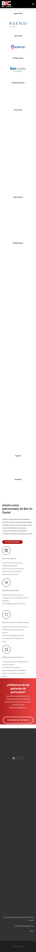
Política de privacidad (19, 917)
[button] (33, 4)
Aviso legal (6, 917)
